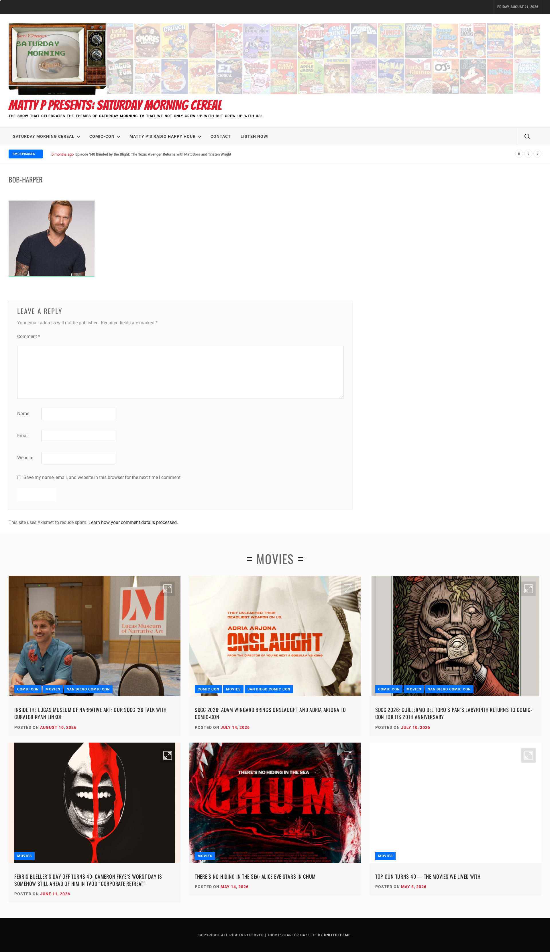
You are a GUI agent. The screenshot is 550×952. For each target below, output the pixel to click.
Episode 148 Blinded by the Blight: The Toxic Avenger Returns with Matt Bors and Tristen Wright (153, 154)
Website (25, 457)
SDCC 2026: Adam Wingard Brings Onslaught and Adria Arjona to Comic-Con (270, 713)
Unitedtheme (337, 935)
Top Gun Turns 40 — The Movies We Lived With (428, 876)
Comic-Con (102, 136)
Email (23, 435)
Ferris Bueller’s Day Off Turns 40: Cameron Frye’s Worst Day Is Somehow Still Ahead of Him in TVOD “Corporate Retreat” (88, 880)
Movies (53, 689)
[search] (527, 136)
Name (23, 413)
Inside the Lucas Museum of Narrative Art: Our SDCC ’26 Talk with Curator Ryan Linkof (90, 713)
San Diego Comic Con (88, 689)
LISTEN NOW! (255, 136)
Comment (28, 336)
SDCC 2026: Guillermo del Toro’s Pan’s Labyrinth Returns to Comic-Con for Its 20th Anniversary (454, 713)
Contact (221, 136)
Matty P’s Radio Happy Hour (162, 136)
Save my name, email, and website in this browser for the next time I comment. (102, 477)
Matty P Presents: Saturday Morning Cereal (115, 105)
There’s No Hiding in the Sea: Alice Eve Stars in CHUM (255, 876)
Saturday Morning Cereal (43, 136)
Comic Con (28, 689)
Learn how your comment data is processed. (133, 522)
